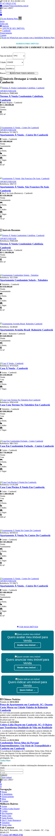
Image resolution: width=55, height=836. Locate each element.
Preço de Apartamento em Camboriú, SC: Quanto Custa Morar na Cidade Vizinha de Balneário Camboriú (26, 707)
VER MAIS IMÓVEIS (28, 627)
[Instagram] (1, 13)
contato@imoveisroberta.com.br (15, 6)
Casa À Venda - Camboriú (14, 368)
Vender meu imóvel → (27, 667)
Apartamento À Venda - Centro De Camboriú (24, 135)
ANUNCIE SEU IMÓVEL (13, 28)
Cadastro (3, 775)
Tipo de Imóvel (6, 56)
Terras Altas (6, 825)
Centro (4, 811)
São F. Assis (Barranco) (11, 820)
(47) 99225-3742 (9, 3)
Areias (4, 806)
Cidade (3, 62)
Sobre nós (4, 24)
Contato (3, 35)
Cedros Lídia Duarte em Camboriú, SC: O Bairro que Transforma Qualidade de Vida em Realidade (26, 726)
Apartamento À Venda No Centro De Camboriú (25, 535)
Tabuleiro (5, 823)
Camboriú (6, 31)
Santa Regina (7, 818)
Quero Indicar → (27, 690)
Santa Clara (6, 816)
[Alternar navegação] (20, 18)
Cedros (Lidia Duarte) (10, 809)
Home (4, 792)
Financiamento (6, 33)
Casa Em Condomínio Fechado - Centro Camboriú (27, 446)
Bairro (2, 69)
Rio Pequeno (6, 813)
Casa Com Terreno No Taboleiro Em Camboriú (25, 404)
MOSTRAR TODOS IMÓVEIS (23, 73)
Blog (3, 799)
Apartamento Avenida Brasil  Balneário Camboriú (26, 329)
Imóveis (5, 26)
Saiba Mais (5, 760)
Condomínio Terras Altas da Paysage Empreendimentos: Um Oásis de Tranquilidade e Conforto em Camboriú (25, 745)
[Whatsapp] (1, 10)
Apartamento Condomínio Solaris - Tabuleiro (24, 280)
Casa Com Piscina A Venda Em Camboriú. (22, 487)
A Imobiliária (6, 794)
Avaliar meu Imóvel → (27, 645)
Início (2, 21)
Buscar (3, 73)
